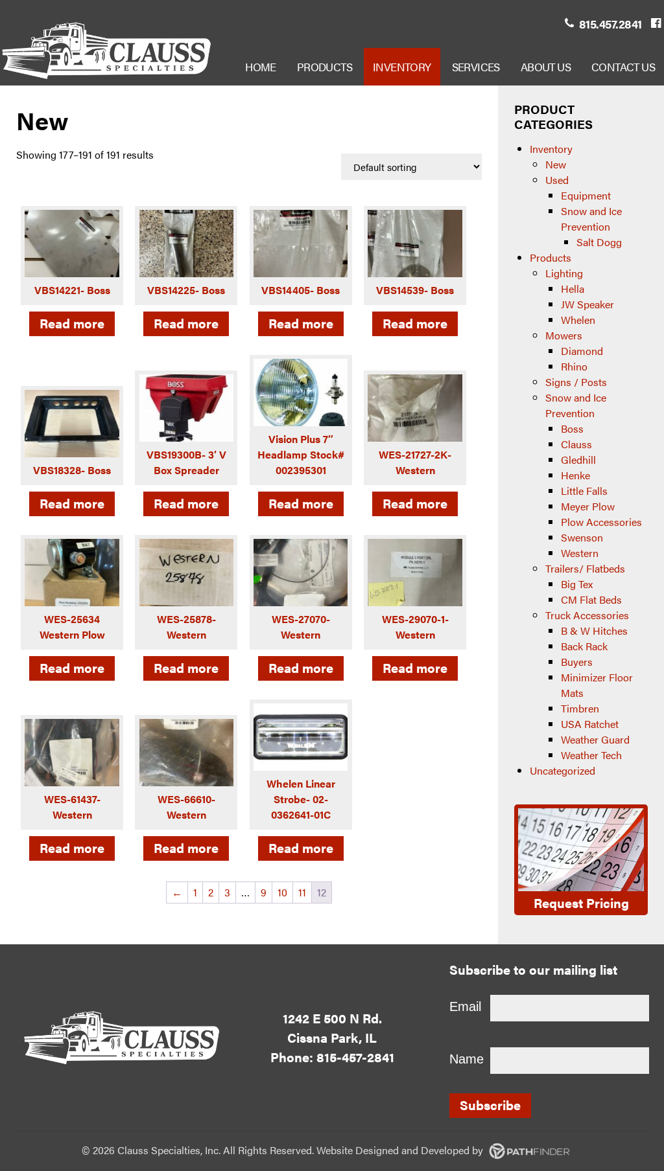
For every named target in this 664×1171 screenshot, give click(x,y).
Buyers (577, 661)
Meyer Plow (588, 506)
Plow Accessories (601, 521)
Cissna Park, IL (332, 1037)
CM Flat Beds (591, 599)
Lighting (564, 273)
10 (282, 892)
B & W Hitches (594, 630)
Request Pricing (581, 902)
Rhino (574, 366)
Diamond (582, 350)
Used (557, 179)
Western (580, 552)
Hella (572, 288)
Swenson (582, 537)
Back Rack (584, 646)
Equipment (586, 195)
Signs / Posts (576, 381)
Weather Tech (591, 754)
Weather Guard (595, 739)
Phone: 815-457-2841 (332, 1056)
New (555, 164)
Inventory (551, 148)
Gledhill (578, 459)
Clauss (576, 444)
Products (550, 257)
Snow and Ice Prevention (591, 218)
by (420, 1150)
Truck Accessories (587, 615)
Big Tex (577, 583)
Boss (572, 428)
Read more (72, 322)
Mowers (563, 335)
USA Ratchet (590, 723)
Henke (575, 475)
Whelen (578, 319)
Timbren (580, 708)
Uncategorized (562, 770)
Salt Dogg (599, 241)
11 (302, 892)
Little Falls (584, 490)
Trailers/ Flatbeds (585, 568)
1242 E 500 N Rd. (332, 1017)
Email (465, 1006)
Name (466, 1059)
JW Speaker (587, 304)
